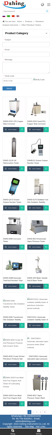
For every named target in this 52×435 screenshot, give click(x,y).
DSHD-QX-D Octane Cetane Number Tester (12, 201)
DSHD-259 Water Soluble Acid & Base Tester (37, 279)
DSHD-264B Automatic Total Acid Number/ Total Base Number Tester (12, 279)
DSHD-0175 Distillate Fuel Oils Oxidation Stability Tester (37, 201)
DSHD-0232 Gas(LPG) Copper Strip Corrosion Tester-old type (36, 122)
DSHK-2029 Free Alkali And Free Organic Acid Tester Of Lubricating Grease (12, 396)
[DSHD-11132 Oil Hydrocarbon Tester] (14, 147)
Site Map (29, 426)
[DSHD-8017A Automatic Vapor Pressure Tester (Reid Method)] (38, 225)
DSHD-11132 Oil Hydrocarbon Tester (11, 161)
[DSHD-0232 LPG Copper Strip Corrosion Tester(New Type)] (14, 108)
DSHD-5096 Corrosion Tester (12, 240)
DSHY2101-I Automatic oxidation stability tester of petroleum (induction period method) (37, 318)
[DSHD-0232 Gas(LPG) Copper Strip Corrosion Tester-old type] (38, 108)
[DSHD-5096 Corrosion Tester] (14, 225)
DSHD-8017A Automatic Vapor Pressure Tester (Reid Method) (36, 240)
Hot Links (40, 426)
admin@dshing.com (26, 421)
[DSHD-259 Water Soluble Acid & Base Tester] (38, 264)
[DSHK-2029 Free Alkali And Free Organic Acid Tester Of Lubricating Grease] (14, 382)
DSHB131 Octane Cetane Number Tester (37, 161)
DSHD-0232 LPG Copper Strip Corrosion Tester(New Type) (13, 122)
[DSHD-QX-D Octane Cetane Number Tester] (14, 186)
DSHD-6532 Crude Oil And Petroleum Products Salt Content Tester (13, 357)
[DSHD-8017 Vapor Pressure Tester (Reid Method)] (38, 382)
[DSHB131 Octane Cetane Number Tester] (38, 147)
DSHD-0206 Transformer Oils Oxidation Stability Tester (13, 318)
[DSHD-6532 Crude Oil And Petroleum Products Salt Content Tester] (14, 343)
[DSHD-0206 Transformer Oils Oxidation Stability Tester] (14, 304)
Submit (9, 88)
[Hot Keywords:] (47, 11)
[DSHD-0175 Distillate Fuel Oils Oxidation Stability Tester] (38, 186)
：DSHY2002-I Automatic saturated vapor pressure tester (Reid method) (37, 357)
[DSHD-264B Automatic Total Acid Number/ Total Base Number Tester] (14, 264)
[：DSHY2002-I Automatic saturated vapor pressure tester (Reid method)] (38, 343)
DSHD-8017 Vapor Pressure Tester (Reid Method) (36, 396)
